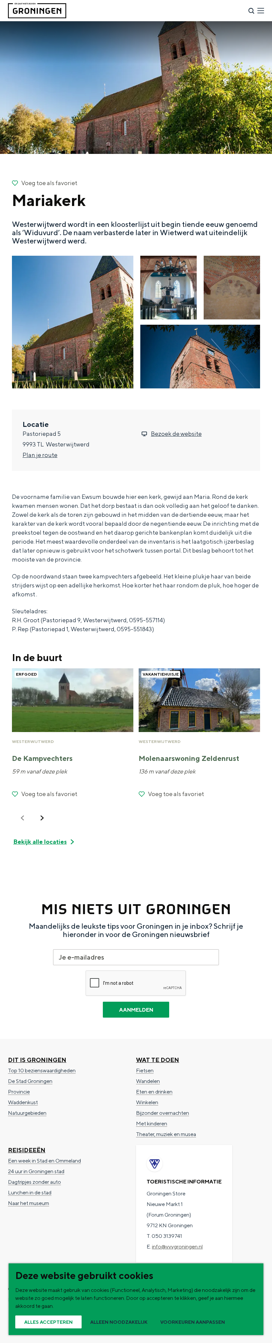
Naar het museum (28, 1203)
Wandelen (148, 1081)
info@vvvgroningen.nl (177, 1246)
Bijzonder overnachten (162, 1113)
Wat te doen (157, 1059)
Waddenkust (23, 1102)
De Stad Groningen (30, 1081)
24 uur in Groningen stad (36, 1171)
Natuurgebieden (27, 1113)
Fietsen (145, 1070)
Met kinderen (151, 1123)
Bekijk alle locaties (40, 841)
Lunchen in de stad (29, 1192)
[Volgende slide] (42, 818)
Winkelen (147, 1102)
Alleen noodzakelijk (119, 1322)
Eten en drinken (154, 1092)
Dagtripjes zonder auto (34, 1182)
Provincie (19, 1092)
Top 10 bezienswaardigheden (42, 1070)
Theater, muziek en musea (166, 1134)
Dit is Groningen (37, 1059)
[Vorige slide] (23, 818)
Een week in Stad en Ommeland (44, 1161)
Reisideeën (26, 1150)
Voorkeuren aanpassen (192, 1322)
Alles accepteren (48, 1322)
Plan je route (40, 454)
